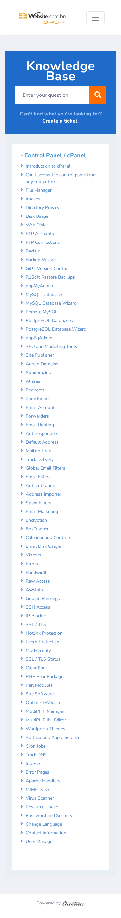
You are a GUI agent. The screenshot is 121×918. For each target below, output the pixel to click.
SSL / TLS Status (43, 659)
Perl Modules (39, 685)
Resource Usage (42, 807)
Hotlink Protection (44, 633)
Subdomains (38, 373)
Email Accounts (41, 407)
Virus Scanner (40, 798)
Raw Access (38, 581)
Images (33, 199)
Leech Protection (42, 642)
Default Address (42, 442)
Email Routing (40, 425)
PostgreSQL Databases (49, 320)
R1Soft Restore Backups (50, 277)
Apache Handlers (43, 781)
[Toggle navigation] (95, 17)
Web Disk (35, 225)
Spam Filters (38, 503)
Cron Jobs (36, 746)
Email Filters (38, 477)
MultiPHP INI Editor (46, 720)
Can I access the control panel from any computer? (61, 178)
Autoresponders (42, 433)
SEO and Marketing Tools (51, 347)
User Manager (40, 842)
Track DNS (36, 755)
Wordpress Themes (45, 729)
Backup (33, 251)
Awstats (34, 590)
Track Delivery (40, 459)
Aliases (33, 381)
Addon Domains (42, 364)
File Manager (39, 190)
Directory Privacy (42, 208)
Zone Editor (37, 399)
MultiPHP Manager (45, 711)
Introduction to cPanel (48, 166)
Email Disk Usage (43, 546)
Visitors (33, 555)
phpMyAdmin (39, 286)
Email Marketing (42, 512)
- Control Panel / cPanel (53, 155)
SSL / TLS (36, 624)
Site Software (40, 694)
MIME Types (38, 789)
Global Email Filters (45, 468)
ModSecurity (38, 650)
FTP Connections (43, 242)
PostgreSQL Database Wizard (56, 329)
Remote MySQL (42, 312)
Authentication (40, 485)
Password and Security (49, 815)
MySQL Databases (44, 294)
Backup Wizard (41, 260)
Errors (32, 564)
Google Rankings (43, 598)
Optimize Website (43, 703)
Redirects (35, 390)
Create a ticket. (60, 120)
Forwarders (37, 416)
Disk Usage (37, 216)
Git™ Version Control (47, 268)
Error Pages (37, 772)
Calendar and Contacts (48, 538)
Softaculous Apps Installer (53, 737)
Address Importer (43, 494)
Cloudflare (36, 668)
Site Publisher (40, 355)
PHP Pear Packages (46, 677)
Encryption (36, 520)
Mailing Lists (38, 451)
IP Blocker (36, 616)
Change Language (44, 824)
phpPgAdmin (39, 338)
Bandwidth (37, 572)
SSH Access (38, 607)
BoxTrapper (37, 529)
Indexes (33, 763)
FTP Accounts (40, 234)
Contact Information (46, 833)
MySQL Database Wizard (51, 303)
